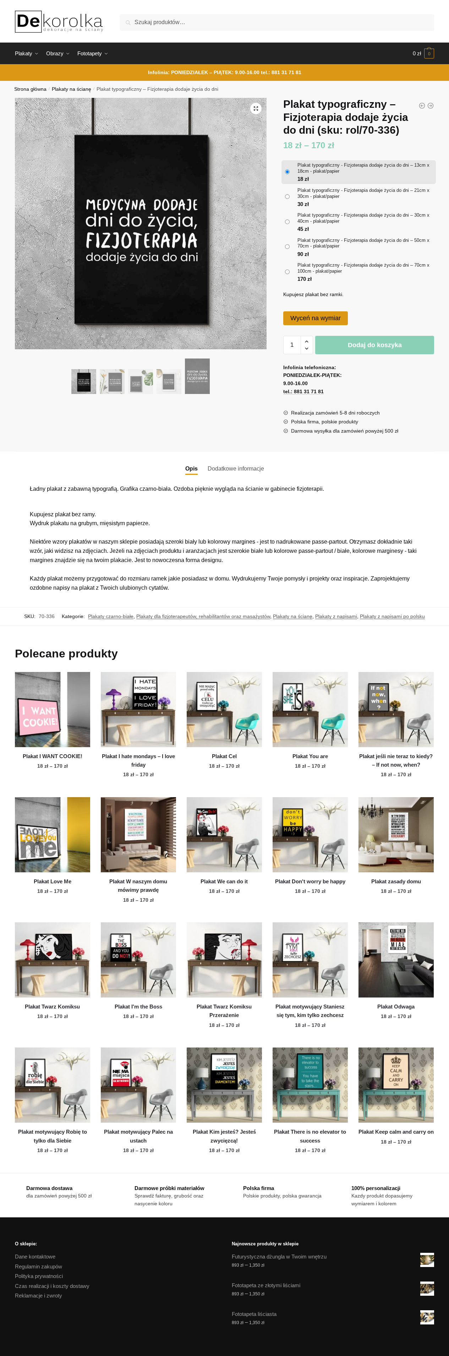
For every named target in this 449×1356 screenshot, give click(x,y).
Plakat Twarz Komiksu (52, 1007)
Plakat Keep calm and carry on (396, 1132)
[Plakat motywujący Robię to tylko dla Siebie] (52, 1085)
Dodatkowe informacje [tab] (236, 469)
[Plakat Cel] (224, 709)
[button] (256, 108)
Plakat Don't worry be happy (310, 881)
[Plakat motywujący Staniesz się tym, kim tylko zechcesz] (310, 959)
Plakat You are (310, 756)
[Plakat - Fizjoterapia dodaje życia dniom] (422, 105)
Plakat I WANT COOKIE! (52, 756)
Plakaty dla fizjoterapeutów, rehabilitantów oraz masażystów (203, 616)
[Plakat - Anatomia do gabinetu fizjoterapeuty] (430, 105)
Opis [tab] (191, 469)
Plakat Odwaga (396, 1007)
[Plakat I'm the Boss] (138, 959)
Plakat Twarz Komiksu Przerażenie (224, 1011)
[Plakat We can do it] (224, 834)
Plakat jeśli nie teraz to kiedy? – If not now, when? (396, 760)
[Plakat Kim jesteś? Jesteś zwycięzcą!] (224, 1085)
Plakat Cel (224, 756)
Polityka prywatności (39, 1276)
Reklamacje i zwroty (38, 1296)
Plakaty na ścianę (71, 89)
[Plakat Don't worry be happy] (310, 834)
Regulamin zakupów (38, 1266)
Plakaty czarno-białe (110, 616)
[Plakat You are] (310, 709)
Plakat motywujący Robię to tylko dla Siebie (52, 1136)
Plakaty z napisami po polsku (392, 616)
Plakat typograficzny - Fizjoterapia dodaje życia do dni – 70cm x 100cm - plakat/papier (363, 268)
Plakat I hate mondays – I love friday (138, 760)
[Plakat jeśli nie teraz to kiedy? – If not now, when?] (396, 709)
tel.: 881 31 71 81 (281, 72)
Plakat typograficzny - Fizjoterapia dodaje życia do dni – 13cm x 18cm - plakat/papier (363, 168)
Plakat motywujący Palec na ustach (138, 1136)
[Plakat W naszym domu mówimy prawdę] (138, 834)
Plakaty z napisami (336, 616)
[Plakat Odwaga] (396, 959)
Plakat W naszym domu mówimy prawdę (138, 885)
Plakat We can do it (224, 881)
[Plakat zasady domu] (396, 834)
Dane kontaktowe (35, 1257)
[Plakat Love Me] (52, 834)
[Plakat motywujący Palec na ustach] (138, 1085)
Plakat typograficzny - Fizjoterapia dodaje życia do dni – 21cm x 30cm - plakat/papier (363, 193)
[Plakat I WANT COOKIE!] (52, 709)
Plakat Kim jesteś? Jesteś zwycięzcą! (224, 1136)
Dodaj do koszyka (375, 345)
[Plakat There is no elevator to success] (310, 1085)
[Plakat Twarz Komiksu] (52, 959)
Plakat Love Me (52, 881)
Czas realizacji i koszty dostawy (52, 1286)
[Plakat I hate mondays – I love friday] (138, 709)
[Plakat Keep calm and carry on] (396, 1085)
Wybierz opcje (52, 789)
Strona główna (30, 89)
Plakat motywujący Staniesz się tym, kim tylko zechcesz (310, 1011)
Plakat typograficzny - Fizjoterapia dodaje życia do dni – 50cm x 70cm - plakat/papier (363, 243)
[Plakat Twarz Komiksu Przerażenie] (224, 959)
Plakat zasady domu (396, 881)
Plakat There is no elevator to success (310, 1136)
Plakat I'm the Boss (138, 1007)
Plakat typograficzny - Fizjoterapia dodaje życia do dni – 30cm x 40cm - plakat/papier (363, 218)
